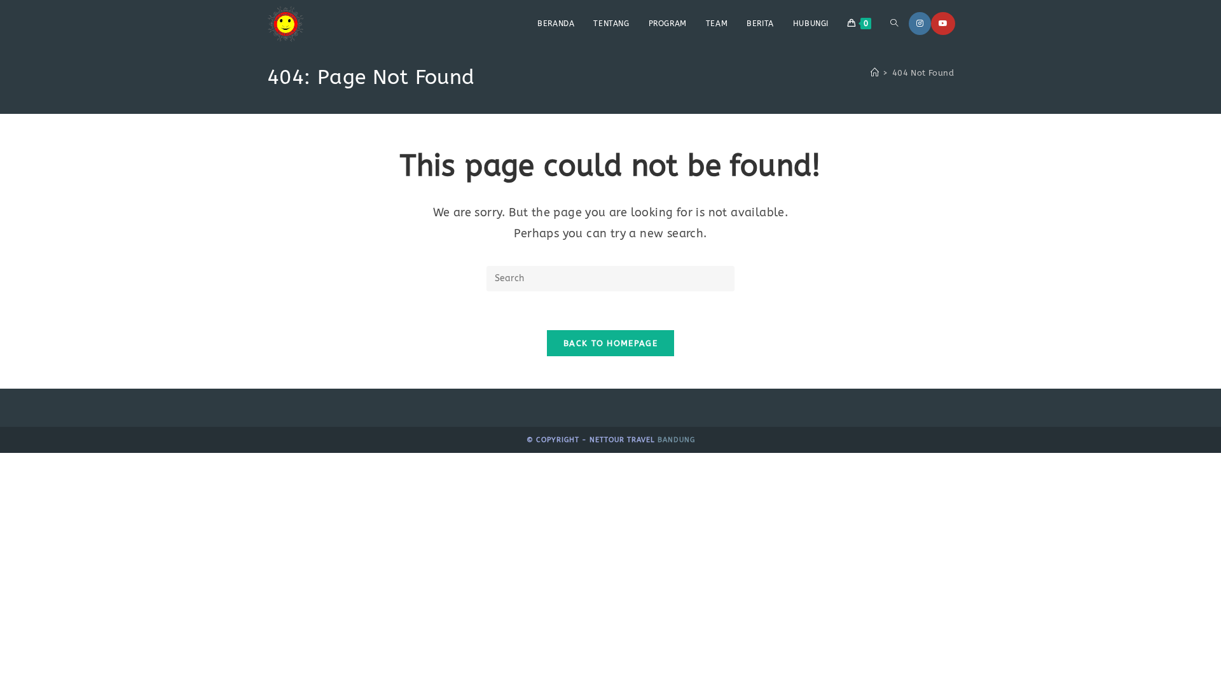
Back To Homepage (610, 343)
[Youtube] (943, 23)
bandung (676, 440)
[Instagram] (920, 23)
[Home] (875, 73)
